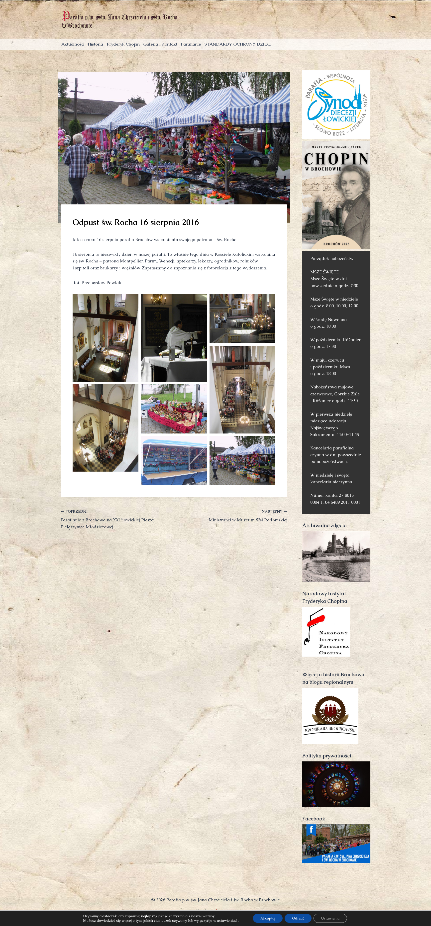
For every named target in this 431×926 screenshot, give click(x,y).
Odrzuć (298, 918)
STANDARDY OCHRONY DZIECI (238, 44)
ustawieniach (227, 920)
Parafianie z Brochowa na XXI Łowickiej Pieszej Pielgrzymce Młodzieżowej (107, 519)
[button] (105, 338)
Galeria (150, 44)
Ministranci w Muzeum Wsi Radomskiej (248, 516)
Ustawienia (330, 918)
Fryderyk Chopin (123, 44)
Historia (95, 44)
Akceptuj (267, 918)
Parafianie (191, 44)
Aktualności (72, 44)
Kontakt (169, 44)
